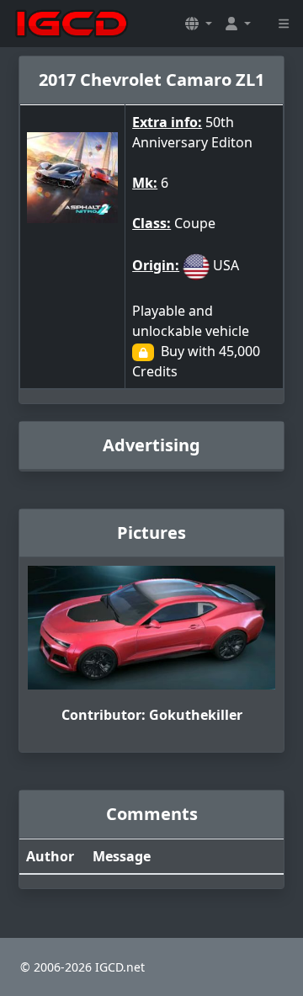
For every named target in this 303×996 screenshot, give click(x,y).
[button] (198, 23)
